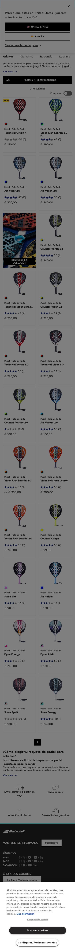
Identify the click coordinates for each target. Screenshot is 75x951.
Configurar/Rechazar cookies (37, 942)
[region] (37, 916)
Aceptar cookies (37, 930)
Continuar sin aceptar (37, 919)
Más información (25, 914)
